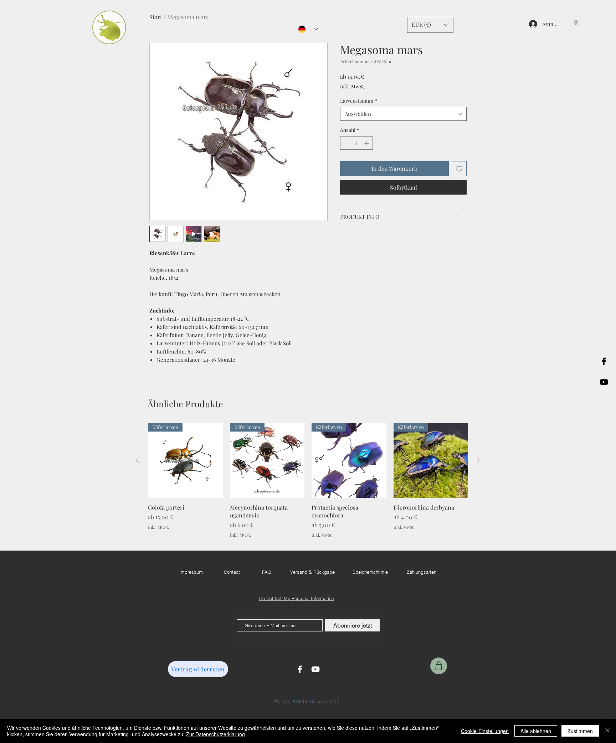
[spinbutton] (356, 143)
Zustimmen (580, 730)
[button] (576, 22)
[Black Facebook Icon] (604, 361)
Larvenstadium (358, 100)
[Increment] (367, 143)
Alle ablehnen (535, 730)
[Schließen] (607, 730)
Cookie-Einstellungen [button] (485, 730)
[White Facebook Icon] (300, 669)
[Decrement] (345, 143)
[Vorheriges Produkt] (137, 460)
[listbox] (430, 25)
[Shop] (438, 665)
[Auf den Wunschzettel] (459, 168)
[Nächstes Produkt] (478, 460)
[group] (308, 480)
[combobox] (403, 114)
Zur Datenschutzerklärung (215, 734)
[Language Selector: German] (308, 29)
